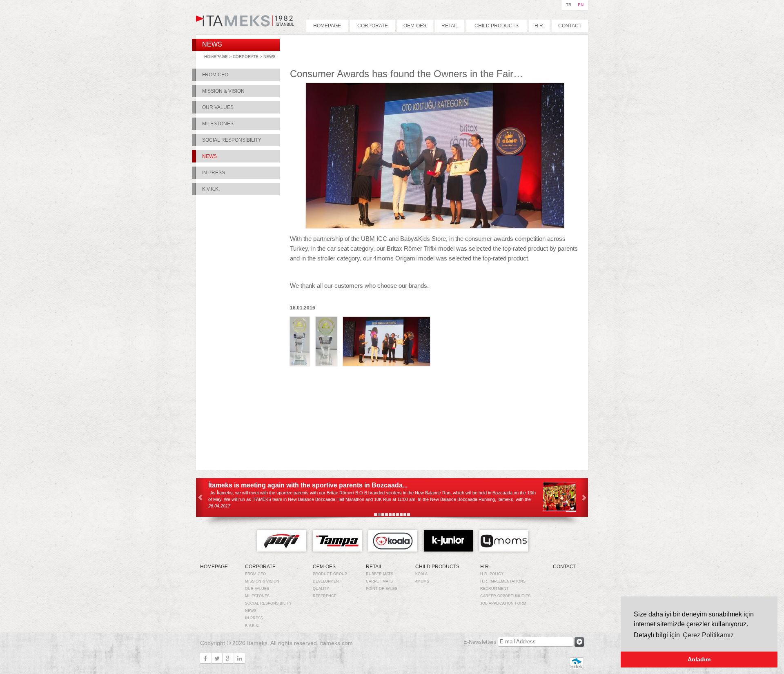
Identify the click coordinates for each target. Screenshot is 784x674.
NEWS (269, 56)
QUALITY (321, 589)
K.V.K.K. (211, 189)
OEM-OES (414, 26)
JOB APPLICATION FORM (503, 603)
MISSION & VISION (223, 91)
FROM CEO (215, 75)
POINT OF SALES (381, 589)
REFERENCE (324, 596)
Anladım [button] (699, 659)
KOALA (421, 574)
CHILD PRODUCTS (496, 26)
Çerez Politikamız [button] (708, 635)
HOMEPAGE (327, 26)
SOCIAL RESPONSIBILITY (231, 140)
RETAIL (449, 26)
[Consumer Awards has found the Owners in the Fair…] (435, 224)
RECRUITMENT (494, 589)
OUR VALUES (218, 107)
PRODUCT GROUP (330, 574)
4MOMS (422, 581)
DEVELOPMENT (327, 581)
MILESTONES (218, 124)
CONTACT (569, 26)
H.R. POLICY (491, 574)
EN (581, 4)
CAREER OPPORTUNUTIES (505, 596)
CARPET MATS (379, 581)
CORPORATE (372, 26)
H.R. (539, 26)
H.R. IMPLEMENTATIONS (503, 581)
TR (568, 4)
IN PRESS (213, 173)
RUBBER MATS (379, 574)
